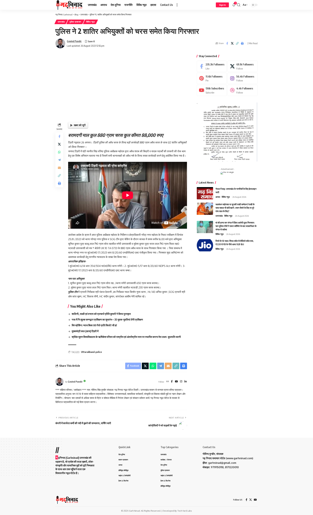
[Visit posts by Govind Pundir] (60, 43)
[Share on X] (232, 43)
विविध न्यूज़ (90, 22)
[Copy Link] (237, 43)
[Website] (167, 381)
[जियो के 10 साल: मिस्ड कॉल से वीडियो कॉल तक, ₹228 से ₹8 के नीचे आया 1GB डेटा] (205, 245)
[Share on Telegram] (59, 160)
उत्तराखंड (61, 22)
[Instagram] (181, 381)
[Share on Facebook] (227, 43)
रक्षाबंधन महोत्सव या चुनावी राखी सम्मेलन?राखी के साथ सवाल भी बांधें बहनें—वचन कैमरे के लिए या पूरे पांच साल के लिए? (235, 208)
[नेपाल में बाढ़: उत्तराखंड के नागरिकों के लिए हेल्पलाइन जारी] (205, 193)
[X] (243, 66)
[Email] (59, 168)
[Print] (242, 43)
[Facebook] (172, 381)
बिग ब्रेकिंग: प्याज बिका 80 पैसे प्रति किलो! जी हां (94, 325)
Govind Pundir (74, 41)
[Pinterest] (212, 78)
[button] (177, 5)
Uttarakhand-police (91, 352)
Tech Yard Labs (185, 510)
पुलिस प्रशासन (75, 22)
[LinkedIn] (185, 381)
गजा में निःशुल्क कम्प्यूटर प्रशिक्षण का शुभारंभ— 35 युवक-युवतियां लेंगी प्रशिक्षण (107, 319)
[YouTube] (176, 381)
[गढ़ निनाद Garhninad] (69, 5)
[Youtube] (212, 90)
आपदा (218, 197)
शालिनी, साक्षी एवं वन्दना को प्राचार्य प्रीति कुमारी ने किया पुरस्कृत (101, 313)
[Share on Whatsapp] (59, 152)
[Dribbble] (243, 90)
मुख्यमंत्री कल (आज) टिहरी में (85, 331)
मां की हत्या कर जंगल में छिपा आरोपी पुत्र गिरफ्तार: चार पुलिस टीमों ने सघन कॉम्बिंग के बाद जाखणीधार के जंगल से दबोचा (236, 226)
